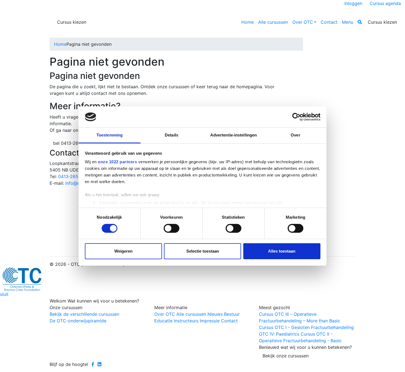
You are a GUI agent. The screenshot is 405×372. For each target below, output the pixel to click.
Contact (329, 22)
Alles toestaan (281, 251)
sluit (4, 294)
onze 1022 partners (117, 161)
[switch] (171, 228)
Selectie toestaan (202, 251)
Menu (347, 22)
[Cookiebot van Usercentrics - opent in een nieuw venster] (296, 117)
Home (247, 22)
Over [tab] (295, 135)
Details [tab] (171, 135)
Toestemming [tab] (109, 135)
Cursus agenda (385, 3)
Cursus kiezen (71, 22)
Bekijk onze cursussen (286, 355)
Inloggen (353, 3)
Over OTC (302, 22)
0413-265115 (71, 176)
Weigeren (123, 251)
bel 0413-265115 (70, 143)
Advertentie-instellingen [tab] (233, 135)
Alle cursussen (273, 22)
